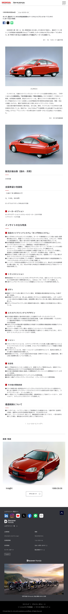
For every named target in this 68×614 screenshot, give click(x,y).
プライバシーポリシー (38, 604)
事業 (36, 531)
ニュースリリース (23, 12)
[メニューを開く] (64, 3)
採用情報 (6, 545)
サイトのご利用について (42, 607)
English (7, 554)
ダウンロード (33, 493)
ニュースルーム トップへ (35, 423)
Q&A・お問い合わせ (40, 545)
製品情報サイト (39, 549)
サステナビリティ (39, 536)
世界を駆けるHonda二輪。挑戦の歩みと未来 (34, 596)
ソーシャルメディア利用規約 (25, 607)
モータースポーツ (9, 549)
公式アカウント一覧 (9, 526)
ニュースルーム (39, 540)
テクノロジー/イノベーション (11, 536)
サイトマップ (26, 604)
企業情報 (6, 531)
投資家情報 (7, 540)
